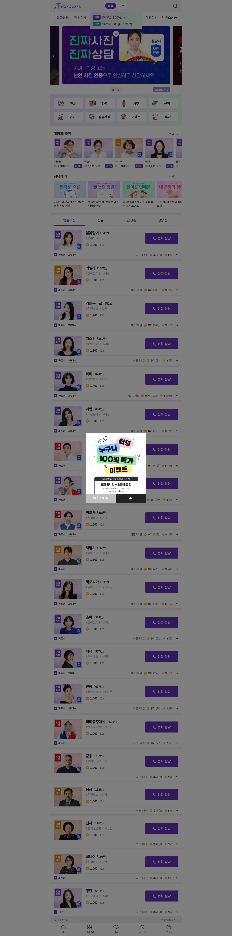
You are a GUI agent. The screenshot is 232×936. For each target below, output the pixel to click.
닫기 (131, 498)
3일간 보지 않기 (101, 498)
